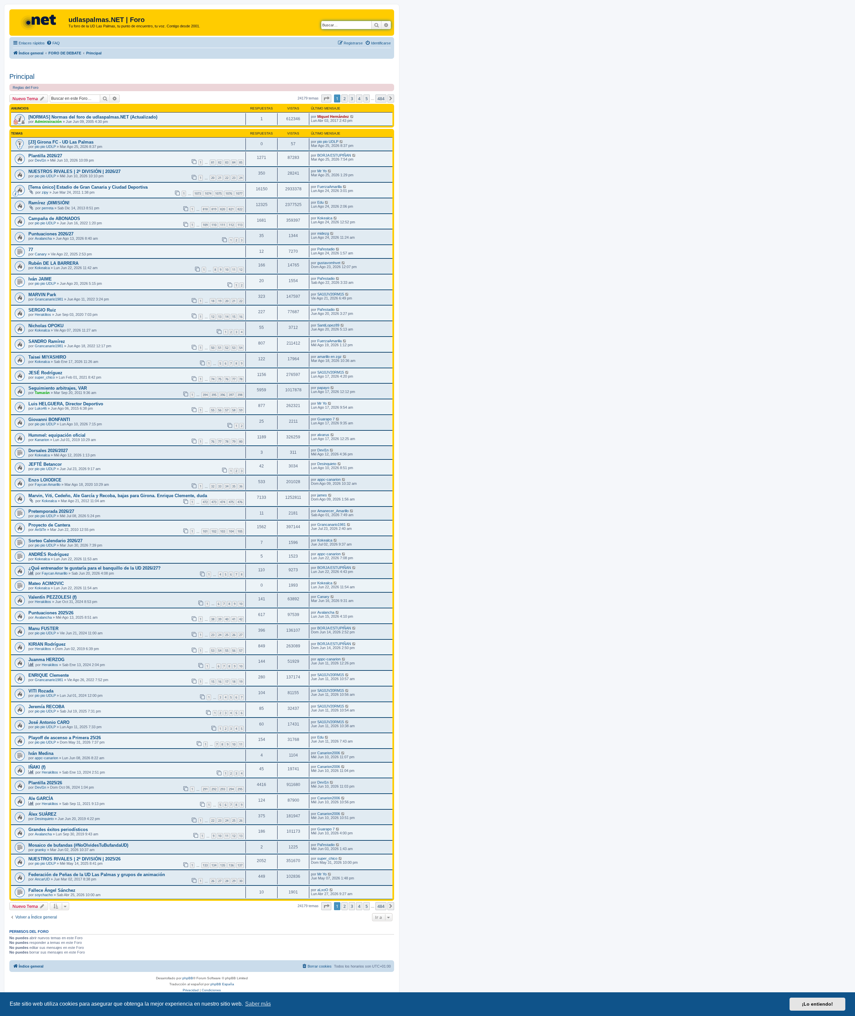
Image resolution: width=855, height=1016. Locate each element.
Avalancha (43, 238)
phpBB (187, 978)
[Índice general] (39, 21)
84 (233, 162)
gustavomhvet (328, 263)
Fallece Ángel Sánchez (51, 890)
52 (226, 348)
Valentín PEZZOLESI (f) (52, 597)
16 (240, 317)
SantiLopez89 (328, 325)
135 (222, 865)
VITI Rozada (40, 690)
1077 (239, 193)
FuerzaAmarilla (329, 187)
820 (222, 209)
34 (226, 486)
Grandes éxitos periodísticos (58, 829)
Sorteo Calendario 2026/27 (55, 540)
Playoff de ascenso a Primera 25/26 (64, 737)
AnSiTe (40, 530)
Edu (320, 202)
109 (205, 225)
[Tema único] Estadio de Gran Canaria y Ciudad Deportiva (88, 187)
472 (205, 502)
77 (30, 249)
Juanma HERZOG (46, 659)
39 (219, 619)
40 (226, 619)
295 (239, 789)
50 (212, 348)
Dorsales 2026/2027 (48, 450)
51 (219, 348)
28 (226, 881)
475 (231, 502)
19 (219, 301)
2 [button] (344, 98)
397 (231, 395)
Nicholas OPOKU (45, 325)
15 (233, 317)
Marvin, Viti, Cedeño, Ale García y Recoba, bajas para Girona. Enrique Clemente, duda (117, 495)
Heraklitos (43, 315)
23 (233, 178)
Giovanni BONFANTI (49, 419)
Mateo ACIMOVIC (46, 583)
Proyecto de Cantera (49, 525)
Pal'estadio (326, 249)
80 (240, 441)
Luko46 (41, 408)
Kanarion (42, 440)
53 (233, 348)
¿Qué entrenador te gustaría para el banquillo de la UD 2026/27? (94, 568)
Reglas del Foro (25, 87)
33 (219, 486)
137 (239, 865)
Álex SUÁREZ (42, 814)
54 (240, 348)
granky (40, 850)
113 (239, 225)
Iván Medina (40, 753)
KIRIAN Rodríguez (47, 644)
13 (219, 317)
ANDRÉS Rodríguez (48, 554)
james (322, 495)
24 (240, 178)
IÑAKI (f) (36, 767)
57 (226, 410)
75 (219, 379)
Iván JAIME (40, 278)
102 (213, 531)
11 (233, 269)
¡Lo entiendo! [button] (817, 1004)
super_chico (45, 377)
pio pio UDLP (45, 147)
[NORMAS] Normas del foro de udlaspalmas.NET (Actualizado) (92, 117)
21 (219, 178)
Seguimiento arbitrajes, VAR (57, 388)
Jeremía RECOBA (46, 706)
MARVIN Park (42, 294)
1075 (218, 193)
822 (239, 209)
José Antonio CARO (48, 722)
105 (239, 531)
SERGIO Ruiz (42, 310)
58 (233, 410)
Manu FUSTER (43, 628)
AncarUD (42, 879)
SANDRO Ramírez (46, 341)
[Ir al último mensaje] (352, 117)
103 (222, 531)
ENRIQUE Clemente (48, 675)
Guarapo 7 (326, 419)
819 (213, 209)
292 (213, 789)
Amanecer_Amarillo (333, 511)
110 (213, 225)
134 (213, 865)
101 (205, 531)
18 (212, 301)
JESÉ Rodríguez (45, 372)
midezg (323, 233)
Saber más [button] (258, 1004)
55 (212, 410)
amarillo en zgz (329, 357)
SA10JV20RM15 (330, 294)
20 (212, 178)
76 (226, 379)
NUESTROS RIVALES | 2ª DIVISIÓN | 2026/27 (74, 171)
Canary (41, 254)
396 (222, 395)
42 (240, 619)
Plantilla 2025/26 (45, 782)
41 (233, 619)
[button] (326, 98)
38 (212, 619)
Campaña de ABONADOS (54, 218)
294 (231, 789)
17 (226, 681)
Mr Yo (322, 171)
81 (212, 162)
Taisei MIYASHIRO (47, 357)
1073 (197, 193)
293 (222, 789)
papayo (323, 388)
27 (240, 635)
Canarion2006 (328, 753)
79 (233, 441)
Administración (48, 122)
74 (212, 379)
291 (205, 789)
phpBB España (222, 984)
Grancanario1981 (49, 299)
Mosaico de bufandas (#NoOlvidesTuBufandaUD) (78, 845)
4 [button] (359, 98)
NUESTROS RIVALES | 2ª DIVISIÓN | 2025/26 (74, 858)
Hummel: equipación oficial (57, 435)
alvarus (323, 435)
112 (231, 225)
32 (212, 486)
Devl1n (40, 160)
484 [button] (380, 98)
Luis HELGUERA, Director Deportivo (65, 403)
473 (213, 502)
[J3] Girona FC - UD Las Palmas (61, 142)
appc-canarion (329, 479)
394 (205, 395)
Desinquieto (326, 464)
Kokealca (324, 218)
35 (233, 486)
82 (219, 162)
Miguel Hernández (333, 117)
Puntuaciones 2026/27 (50, 233)
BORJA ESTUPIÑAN (334, 155)
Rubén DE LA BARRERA (53, 263)
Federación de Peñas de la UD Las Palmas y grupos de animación (96, 874)
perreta (47, 208)
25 (226, 635)
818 (205, 209)
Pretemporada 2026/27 (51, 511)
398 (239, 395)
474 (222, 502)
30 (240, 881)
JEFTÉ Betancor (45, 464)
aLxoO (322, 890)
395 (213, 395)
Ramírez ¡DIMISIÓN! (48, 202)
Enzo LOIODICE (44, 479)
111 (222, 225)
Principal (21, 76)
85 (240, 162)
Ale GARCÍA (40, 798)
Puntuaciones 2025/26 (50, 612)
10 (226, 269)
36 (240, 486)
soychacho (44, 895)
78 (240, 379)
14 (226, 317)
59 (240, 410)
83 (226, 162)
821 (231, 209)
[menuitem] (53, 43)
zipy (45, 192)
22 (226, 178)
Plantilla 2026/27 (45, 155)
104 (231, 531)
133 (205, 865)
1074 (208, 193)
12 (240, 269)
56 (219, 410)
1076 (228, 193)
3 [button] (352, 98)
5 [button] (366, 98)
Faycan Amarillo (47, 484)
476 (239, 502)
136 (231, 865)
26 (233, 635)
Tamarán (42, 393)
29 (233, 881)
